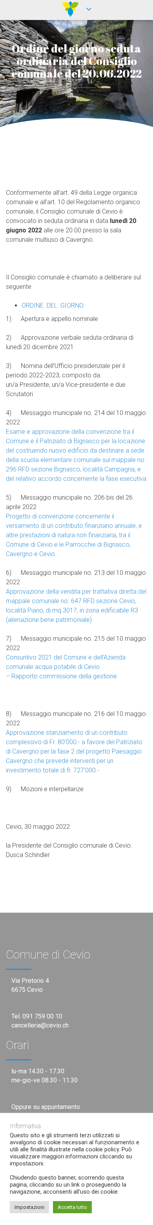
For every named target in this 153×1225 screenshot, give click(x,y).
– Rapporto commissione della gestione (61, 676)
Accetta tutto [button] (72, 1207)
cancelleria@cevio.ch (40, 1025)
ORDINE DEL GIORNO (53, 305)
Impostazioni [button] (29, 1207)
